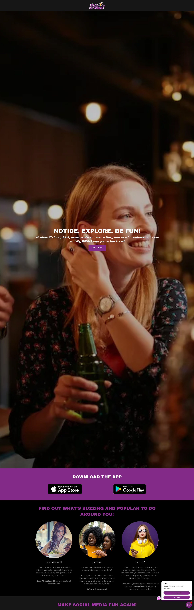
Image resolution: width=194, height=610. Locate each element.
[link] (97, 5)
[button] (189, 605)
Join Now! (97, 248)
